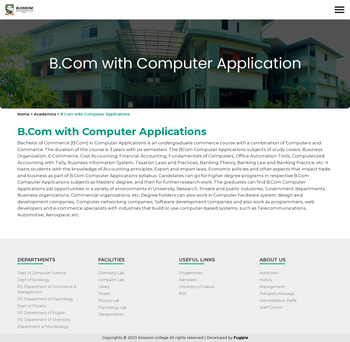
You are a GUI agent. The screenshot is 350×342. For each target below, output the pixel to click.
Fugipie (241, 337)
